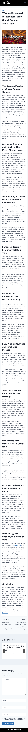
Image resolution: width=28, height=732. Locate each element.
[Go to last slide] (4, 651)
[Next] (24, 651)
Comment (6, 679)
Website (5, 714)
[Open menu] (25, 3)
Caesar (5, 27)
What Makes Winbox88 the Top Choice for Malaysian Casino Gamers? (7, 625)
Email (5, 707)
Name (5, 700)
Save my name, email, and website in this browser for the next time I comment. (14, 719)
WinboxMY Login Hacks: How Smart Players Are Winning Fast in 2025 (20, 625)
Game (3, 10)
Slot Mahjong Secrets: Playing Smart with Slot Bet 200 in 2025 (13, 648)
